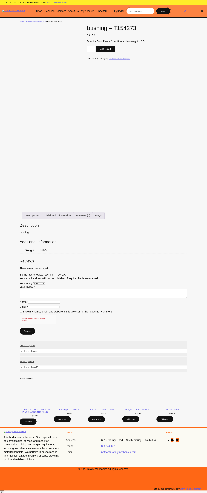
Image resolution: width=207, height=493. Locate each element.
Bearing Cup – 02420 (69, 409)
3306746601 (108, 446)
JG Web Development (190, 489)
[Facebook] (172, 440)
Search (163, 11)
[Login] (185, 11)
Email (24, 306)
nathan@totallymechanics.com (118, 452)
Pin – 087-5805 (172, 409)
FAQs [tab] (98, 215)
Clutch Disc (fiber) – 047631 (103, 409)
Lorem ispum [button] (27, 345)
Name (24, 301)
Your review (27, 286)
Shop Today (56, 2)
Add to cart (105, 49)
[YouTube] (177, 440)
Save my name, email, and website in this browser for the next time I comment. (67, 311)
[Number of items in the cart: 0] (202, 11)
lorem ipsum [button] (27, 361)
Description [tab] (31, 215)
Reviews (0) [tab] (83, 215)
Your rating (27, 283)
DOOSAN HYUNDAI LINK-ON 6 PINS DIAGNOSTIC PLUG (35, 410)
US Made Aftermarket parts (36, 21)
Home (22, 21)
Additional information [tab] (57, 215)
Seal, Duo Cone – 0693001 (138, 409)
